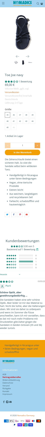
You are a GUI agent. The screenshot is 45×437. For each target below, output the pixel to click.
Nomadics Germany (25, 415)
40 (7, 121)
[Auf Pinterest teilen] (20, 214)
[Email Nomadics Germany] (10, 402)
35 (7, 115)
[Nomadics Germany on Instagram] (7, 402)
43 (26, 121)
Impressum (7, 394)
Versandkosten (12, 92)
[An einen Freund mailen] (26, 214)
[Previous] (17, 56)
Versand (6, 385)
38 (26, 115)
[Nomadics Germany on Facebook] (3, 402)
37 (20, 115)
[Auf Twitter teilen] (7, 214)
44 (32, 121)
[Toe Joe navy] (22, 32)
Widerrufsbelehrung (11, 380)
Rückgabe (6, 388)
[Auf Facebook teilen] (13, 214)
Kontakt (5, 391)
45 (7, 127)
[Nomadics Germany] (22, 3)
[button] (11, 81)
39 (32, 115)
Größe (8, 109)
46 (14, 127)
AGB (4, 374)
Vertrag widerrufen (11, 377)
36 (14, 115)
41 (14, 121)
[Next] (28, 56)
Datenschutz (7, 382)
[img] (6, 281)
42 (20, 121)
